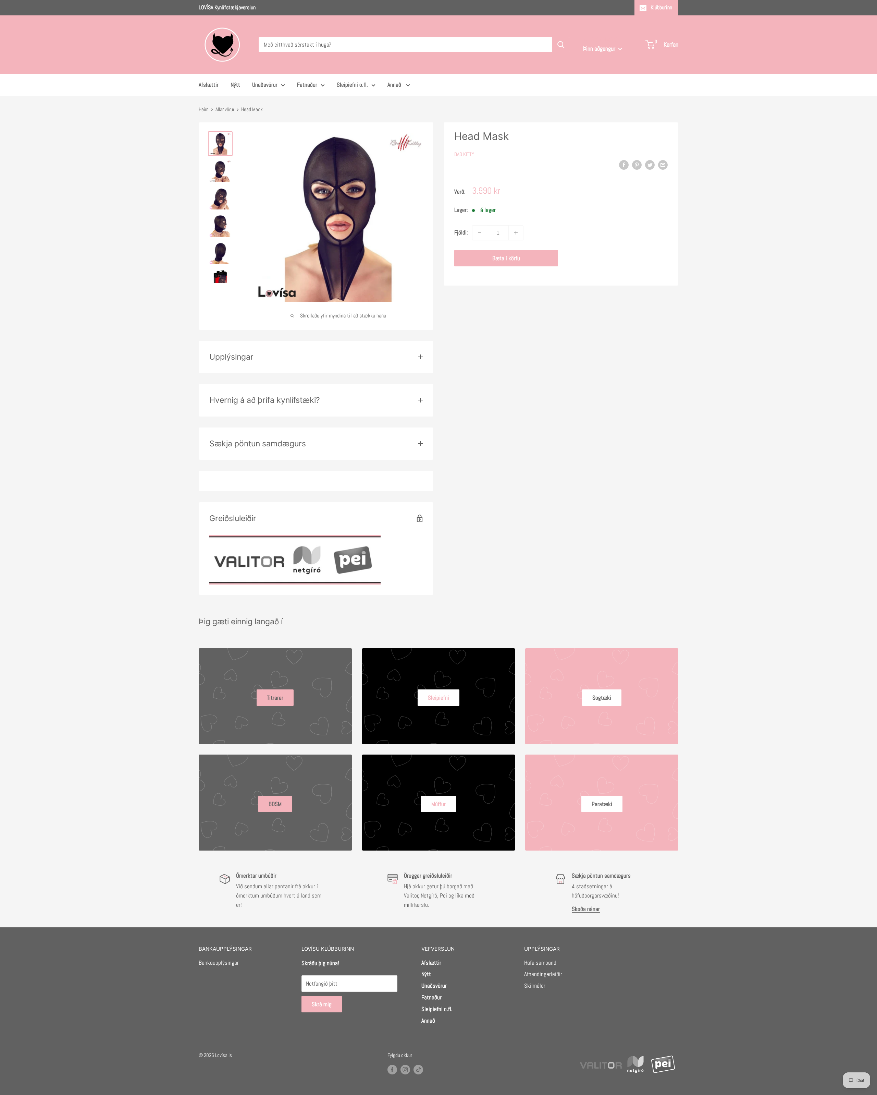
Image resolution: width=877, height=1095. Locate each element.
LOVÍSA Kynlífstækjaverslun (227, 7)
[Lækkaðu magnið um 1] (479, 233)
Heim (204, 109)
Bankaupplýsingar (219, 962)
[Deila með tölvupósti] (663, 164)
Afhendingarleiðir (543, 974)
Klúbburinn (661, 7)
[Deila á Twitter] (650, 164)
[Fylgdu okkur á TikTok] (418, 1069)
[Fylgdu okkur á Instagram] (405, 1069)
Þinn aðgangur (600, 48)
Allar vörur (224, 109)
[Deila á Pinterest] (637, 164)
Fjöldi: (461, 232)
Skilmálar (534, 985)
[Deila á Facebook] (624, 164)
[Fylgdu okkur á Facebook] (392, 1069)
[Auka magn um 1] (516, 233)
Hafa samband (540, 962)
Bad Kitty (464, 154)
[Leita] (560, 44)
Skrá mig (322, 1004)
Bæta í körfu (506, 258)
